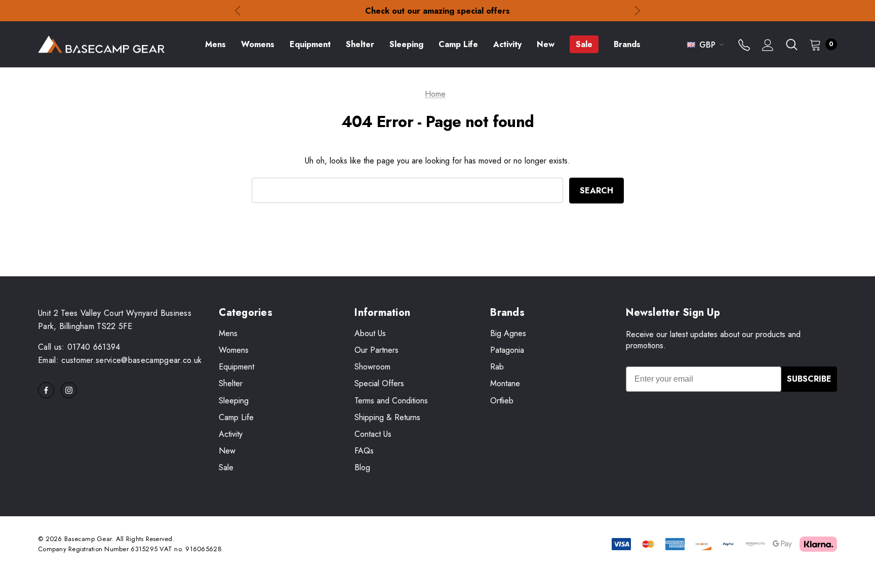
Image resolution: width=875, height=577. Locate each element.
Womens (234, 350)
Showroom (372, 367)
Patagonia (507, 350)
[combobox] (407, 190)
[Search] (791, 44)
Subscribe (809, 379)
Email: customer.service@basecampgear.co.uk (120, 360)
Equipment (236, 367)
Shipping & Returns (387, 417)
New (227, 451)
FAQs (364, 451)
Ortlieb (501, 400)
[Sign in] (768, 46)
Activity (231, 434)
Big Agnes (508, 333)
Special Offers (379, 383)
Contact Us (372, 434)
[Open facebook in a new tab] (46, 390)
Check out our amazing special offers (437, 11)
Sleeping (234, 400)
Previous (237, 11)
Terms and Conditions (391, 400)
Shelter (231, 383)
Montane (505, 383)
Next (637, 11)
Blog (362, 467)
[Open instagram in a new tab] (69, 390)
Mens (228, 333)
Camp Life (236, 417)
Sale (226, 467)
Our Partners (376, 350)
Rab (497, 367)
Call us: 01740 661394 (79, 347)
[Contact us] (744, 46)
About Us (370, 333)
